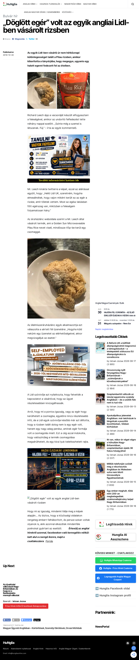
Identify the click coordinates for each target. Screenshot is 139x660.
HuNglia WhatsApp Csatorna (117, 560)
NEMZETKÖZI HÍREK (72, 4)
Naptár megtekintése (104, 329)
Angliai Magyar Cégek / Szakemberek (74, 649)
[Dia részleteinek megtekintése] (58, 155)
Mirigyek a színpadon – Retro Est (117, 323)
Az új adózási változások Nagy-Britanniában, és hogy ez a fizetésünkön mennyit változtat (11, 590)
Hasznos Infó (51, 649)
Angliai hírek (38, 649)
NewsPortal (102, 626)
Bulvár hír (10, 16)
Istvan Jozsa (19, 601)
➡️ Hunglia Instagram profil (113, 595)
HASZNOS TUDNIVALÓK (50, 4)
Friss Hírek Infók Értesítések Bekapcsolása (25, 606)
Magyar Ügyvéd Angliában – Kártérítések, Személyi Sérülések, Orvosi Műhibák (42, 628)
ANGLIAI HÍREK (29, 4)
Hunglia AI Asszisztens (119, 537)
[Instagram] (134, 643)
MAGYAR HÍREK (90, 4)
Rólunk (6, 649)
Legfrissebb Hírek (119, 524)
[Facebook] (128, 643)
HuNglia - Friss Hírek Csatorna (117, 568)
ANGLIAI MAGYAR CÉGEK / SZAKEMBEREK (42, 12)
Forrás (49, 541)
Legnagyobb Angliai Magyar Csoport (117, 578)
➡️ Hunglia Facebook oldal (112, 588)
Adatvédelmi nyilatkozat (21, 649)
